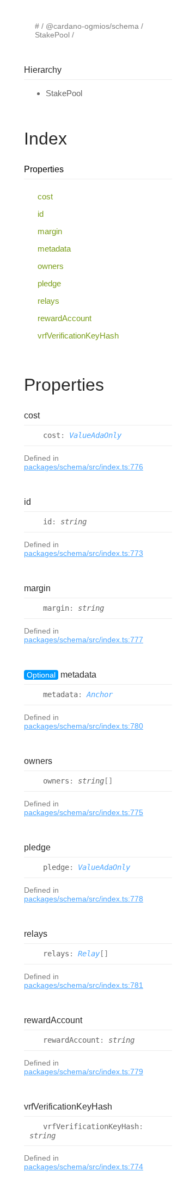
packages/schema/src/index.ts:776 (83, 466)
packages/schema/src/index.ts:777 (83, 639)
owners (51, 266)
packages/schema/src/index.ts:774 (83, 1166)
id (41, 213)
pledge (49, 283)
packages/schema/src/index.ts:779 (83, 1071)
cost (45, 196)
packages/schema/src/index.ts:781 (83, 985)
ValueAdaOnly (95, 435)
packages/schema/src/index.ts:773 (83, 553)
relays (48, 300)
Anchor (100, 694)
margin (50, 231)
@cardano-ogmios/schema (92, 26)
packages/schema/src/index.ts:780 (83, 726)
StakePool (52, 34)
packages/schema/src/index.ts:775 (83, 812)
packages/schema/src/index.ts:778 (83, 898)
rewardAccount (64, 318)
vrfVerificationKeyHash (78, 335)
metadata (54, 248)
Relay (89, 953)
